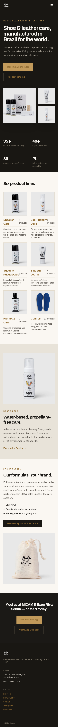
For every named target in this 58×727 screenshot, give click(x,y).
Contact (7, 701)
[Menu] (52, 5)
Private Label (9, 698)
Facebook (7, 709)
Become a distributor (18, 67)
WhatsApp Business (29, 630)
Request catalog (16, 77)
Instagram (8, 705)
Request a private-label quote (22, 523)
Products (7, 694)
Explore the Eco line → (15, 448)
